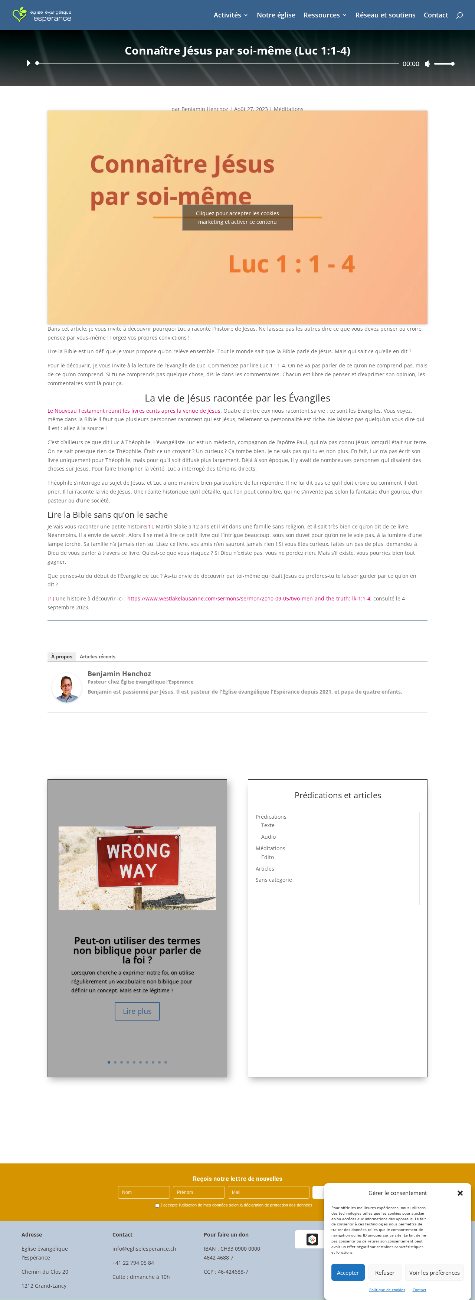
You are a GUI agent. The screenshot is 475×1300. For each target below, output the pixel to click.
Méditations (289, 108)
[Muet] (427, 63)
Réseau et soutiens (386, 15)
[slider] (442, 63)
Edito (267, 857)
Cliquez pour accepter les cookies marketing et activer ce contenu (237, 217)
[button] (460, 1193)
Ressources (322, 15)
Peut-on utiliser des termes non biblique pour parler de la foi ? (137, 950)
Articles (265, 868)
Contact (419, 1289)
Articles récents (97, 656)
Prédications (271, 816)
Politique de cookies (387, 1289)
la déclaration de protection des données (276, 1205)
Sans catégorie (274, 879)
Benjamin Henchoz (204, 108)
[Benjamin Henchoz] (67, 700)
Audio (268, 836)
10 (165, 1062)
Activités (227, 15)
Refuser (384, 1273)
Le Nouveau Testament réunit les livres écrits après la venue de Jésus (134, 410)
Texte (268, 825)
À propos (61, 656)
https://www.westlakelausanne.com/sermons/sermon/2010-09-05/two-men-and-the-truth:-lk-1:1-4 (248, 598)
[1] (149, 526)
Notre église (276, 15)
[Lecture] (28, 63)
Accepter (348, 1273)
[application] (237, 63)
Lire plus (137, 1011)
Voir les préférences (434, 1273)
